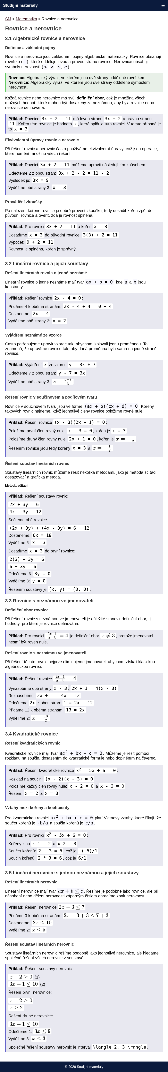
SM (8, 19)
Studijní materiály (20, 5)
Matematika (26, 19)
